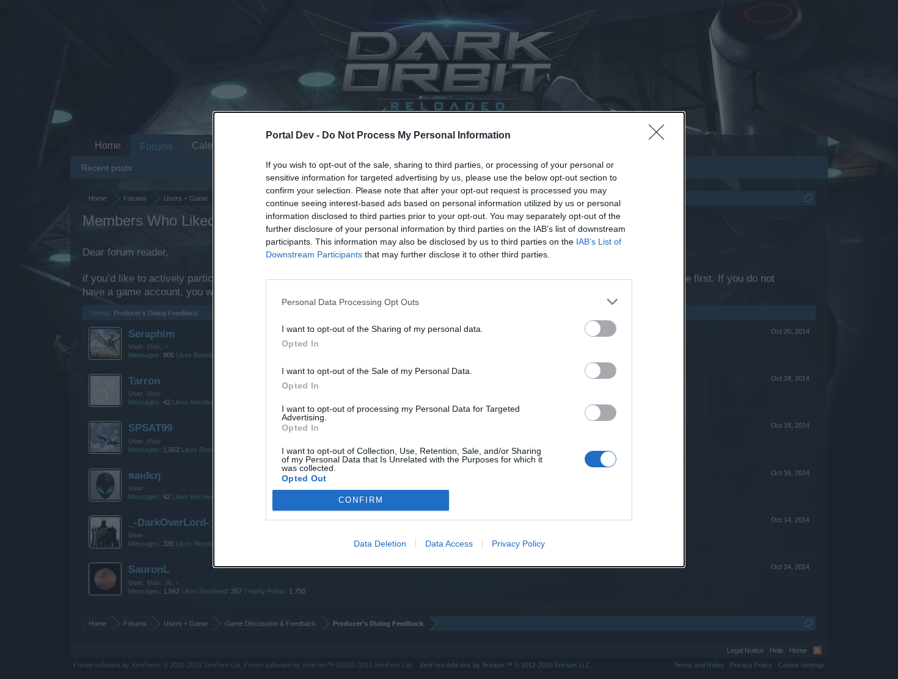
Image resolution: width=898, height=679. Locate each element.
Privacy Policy (518, 543)
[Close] (660, 136)
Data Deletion (380, 543)
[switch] (600, 328)
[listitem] (449, 301)
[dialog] (449, 339)
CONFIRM (361, 500)
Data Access (449, 543)
